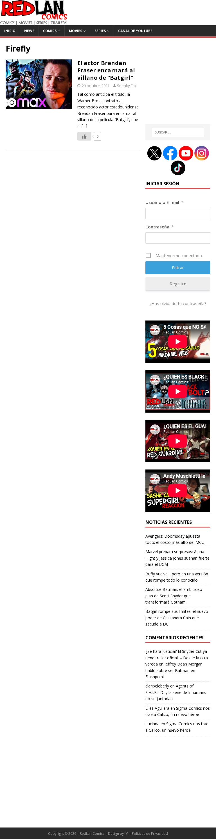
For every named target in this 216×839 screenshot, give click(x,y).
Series (100, 30)
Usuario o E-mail (164, 202)
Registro (178, 283)
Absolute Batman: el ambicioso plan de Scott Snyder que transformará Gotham (173, 596)
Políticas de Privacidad (150, 833)
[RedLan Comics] (33, 22)
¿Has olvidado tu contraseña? (177, 303)
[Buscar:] (178, 132)
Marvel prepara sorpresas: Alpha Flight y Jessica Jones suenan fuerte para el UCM (177, 558)
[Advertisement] (177, 84)
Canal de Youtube (135, 30)
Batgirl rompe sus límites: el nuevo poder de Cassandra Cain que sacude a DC (176, 618)
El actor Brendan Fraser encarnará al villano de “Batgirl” (106, 70)
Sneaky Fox (127, 85)
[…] (84, 125)
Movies (75, 30)
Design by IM (118, 833)
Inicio (9, 30)
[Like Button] (84, 136)
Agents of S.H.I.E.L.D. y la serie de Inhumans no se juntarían (175, 692)
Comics (50, 30)
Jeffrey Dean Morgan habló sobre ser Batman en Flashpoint (173, 670)
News (29, 30)
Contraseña (159, 227)
